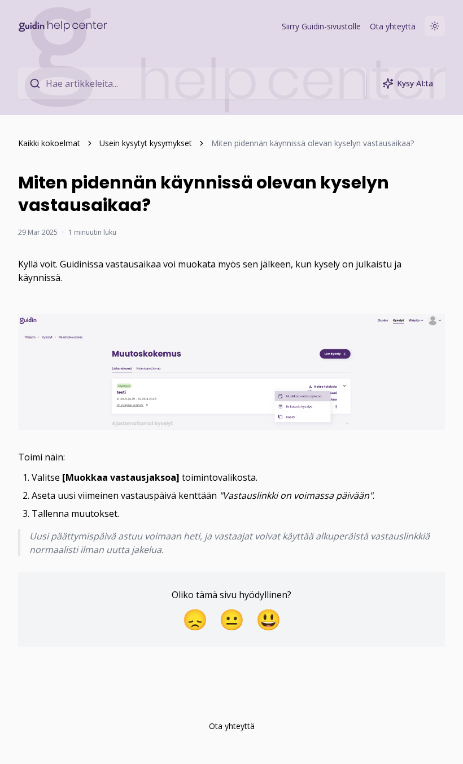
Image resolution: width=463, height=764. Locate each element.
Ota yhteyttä (393, 26)
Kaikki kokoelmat (49, 143)
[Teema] (435, 26)
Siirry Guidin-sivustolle (321, 26)
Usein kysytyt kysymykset (145, 143)
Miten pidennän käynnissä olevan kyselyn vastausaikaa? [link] (312, 143)
